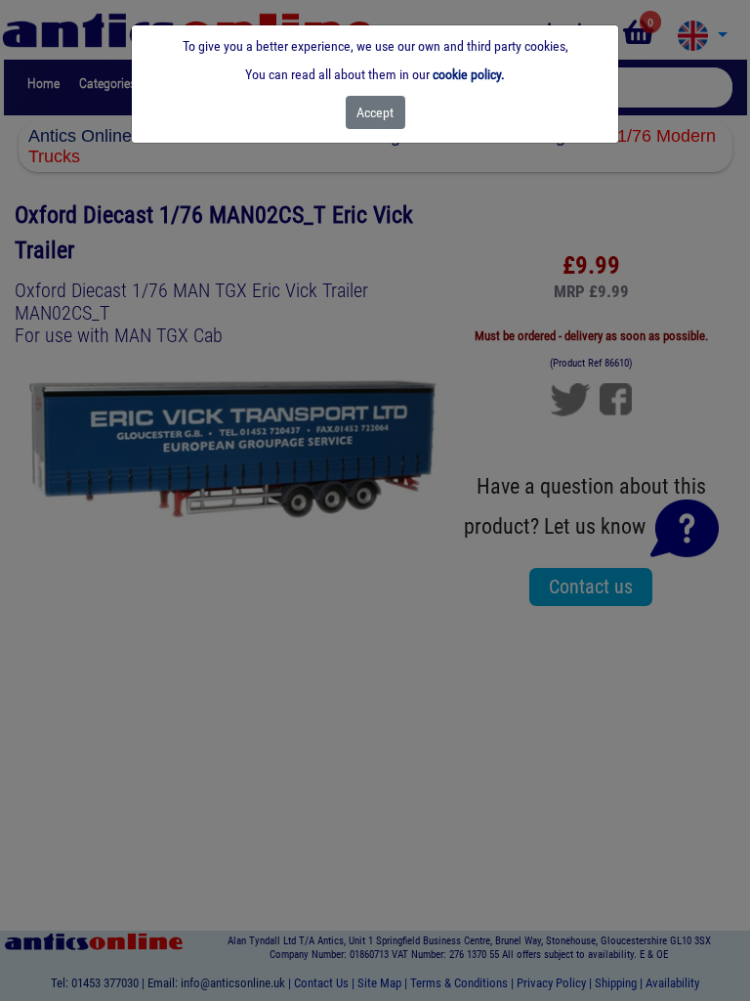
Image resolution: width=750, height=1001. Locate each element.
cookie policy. (469, 74)
